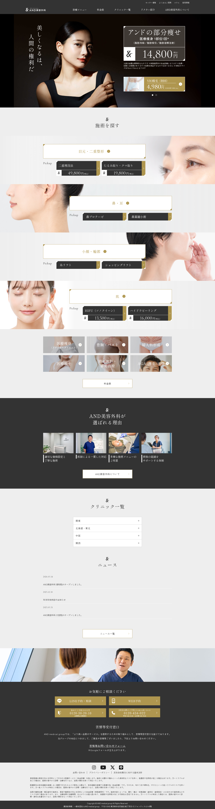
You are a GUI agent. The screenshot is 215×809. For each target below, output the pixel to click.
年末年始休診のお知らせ (54, 596)
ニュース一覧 (107, 633)
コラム (176, 2)
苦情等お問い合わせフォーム (107, 746)
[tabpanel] (154, 84)
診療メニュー (80, 9)
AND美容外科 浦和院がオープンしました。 (63, 580)
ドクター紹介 (148, 9)
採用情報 (185, 2)
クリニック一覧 (122, 9)
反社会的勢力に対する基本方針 (128, 772)
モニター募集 (151, 2)
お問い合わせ (79, 772)
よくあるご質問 (165, 2)
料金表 (100, 9)
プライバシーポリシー (99, 772)
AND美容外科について (177, 9)
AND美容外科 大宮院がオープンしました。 (63, 611)
